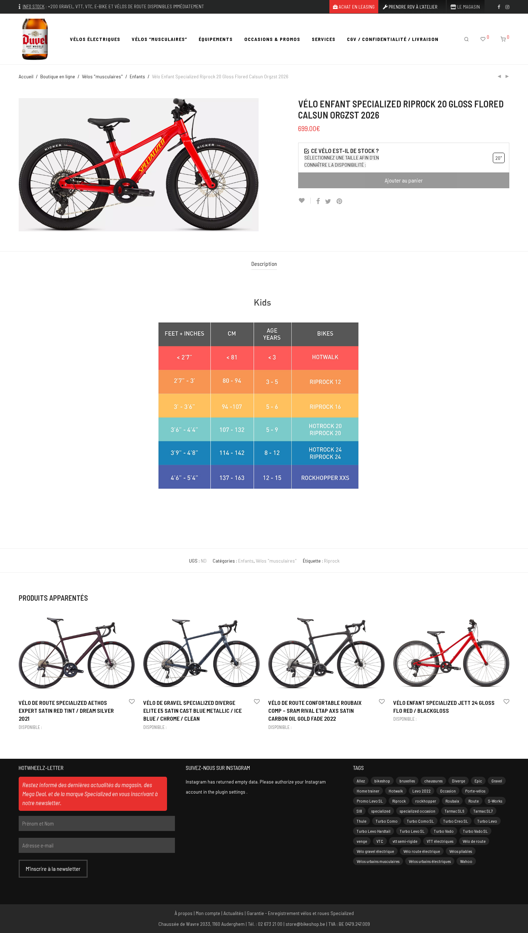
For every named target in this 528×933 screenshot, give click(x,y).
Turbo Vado (444, 830)
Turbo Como (387, 820)
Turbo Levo (487, 820)
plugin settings (231, 792)
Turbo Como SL (420, 820)
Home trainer (368, 790)
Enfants (137, 76)
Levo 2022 (421, 790)
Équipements (216, 39)
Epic (478, 780)
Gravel (496, 780)
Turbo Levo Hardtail (373, 830)
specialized (380, 810)
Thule (361, 820)
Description (264, 263)
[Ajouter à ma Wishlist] (304, 201)
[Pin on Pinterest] (340, 201)
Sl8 (359, 810)
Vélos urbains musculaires (378, 861)
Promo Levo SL (370, 800)
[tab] (264, 264)
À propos (184, 913)
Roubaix (452, 800)
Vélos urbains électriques (430, 861)
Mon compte (208, 913)
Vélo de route (474, 841)
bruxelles (407, 780)
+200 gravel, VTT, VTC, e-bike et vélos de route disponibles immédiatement (126, 6)
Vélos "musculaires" (102, 76)
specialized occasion (417, 810)
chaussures (433, 780)
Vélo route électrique (421, 851)
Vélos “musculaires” (159, 39)
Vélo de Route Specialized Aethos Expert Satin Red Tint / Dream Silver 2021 (66, 710)
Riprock (331, 561)
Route (473, 800)
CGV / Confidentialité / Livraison (393, 39)
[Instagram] (507, 6)
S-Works (495, 800)
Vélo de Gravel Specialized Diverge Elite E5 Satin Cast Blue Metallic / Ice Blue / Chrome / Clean (192, 710)
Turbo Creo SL (455, 820)
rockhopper (425, 800)
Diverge (458, 780)
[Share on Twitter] (328, 201)
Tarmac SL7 (483, 810)
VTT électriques (440, 841)
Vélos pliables (460, 851)
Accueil (26, 76)
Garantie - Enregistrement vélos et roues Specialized (300, 913)
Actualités (233, 913)
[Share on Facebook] (318, 201)
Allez (361, 780)
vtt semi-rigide (405, 841)
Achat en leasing (356, 7)
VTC (379, 841)
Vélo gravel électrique (375, 851)
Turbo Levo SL (412, 830)
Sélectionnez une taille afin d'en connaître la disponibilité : (341, 161)
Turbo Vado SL (475, 830)
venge (362, 841)
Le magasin (468, 7)
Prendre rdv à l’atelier (412, 7)
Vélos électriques (95, 39)
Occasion (448, 790)
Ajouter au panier (404, 180)
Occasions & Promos (272, 39)
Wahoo (466, 861)
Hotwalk (396, 790)
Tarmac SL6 (454, 810)
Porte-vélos (475, 790)
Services (323, 39)
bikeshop (382, 780)
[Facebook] (498, 6)
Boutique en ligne (57, 76)
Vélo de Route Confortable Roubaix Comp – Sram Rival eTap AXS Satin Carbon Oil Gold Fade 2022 (315, 710)
